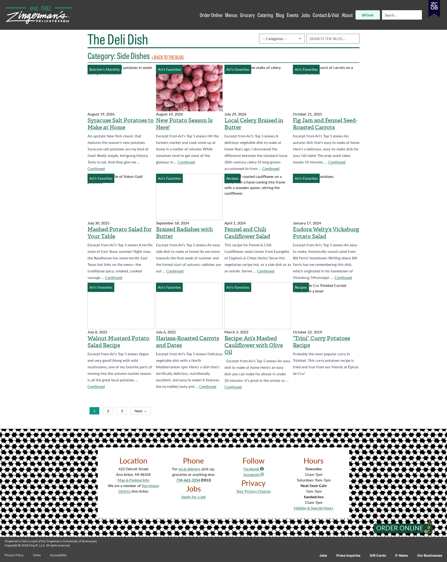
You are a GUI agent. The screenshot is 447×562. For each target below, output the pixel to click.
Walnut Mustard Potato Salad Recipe (118, 342)
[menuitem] (402, 15)
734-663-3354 (188, 480)
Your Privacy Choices (253, 491)
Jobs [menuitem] (305, 15)
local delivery (189, 468)
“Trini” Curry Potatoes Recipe (321, 342)
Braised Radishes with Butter (184, 233)
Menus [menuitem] (231, 15)
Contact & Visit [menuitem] (326, 15)
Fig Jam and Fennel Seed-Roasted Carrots (325, 124)
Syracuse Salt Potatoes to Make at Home (121, 124)
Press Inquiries (348, 555)
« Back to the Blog (168, 57)
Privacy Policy (14, 555)
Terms (37, 555)
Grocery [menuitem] (247, 15)
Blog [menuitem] (280, 15)
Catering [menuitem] (265, 15)
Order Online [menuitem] (211, 15)
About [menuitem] (347, 15)
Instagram (252, 474)
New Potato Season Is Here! (184, 124)
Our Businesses (429, 555)
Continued (96, 168)
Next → (141, 410)
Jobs (323, 555)
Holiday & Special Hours (313, 508)
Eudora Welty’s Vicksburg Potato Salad (326, 233)
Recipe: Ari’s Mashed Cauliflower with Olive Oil (253, 345)
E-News (401, 555)
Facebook (252, 468)
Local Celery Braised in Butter (253, 124)
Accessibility (58, 555)
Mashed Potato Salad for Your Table (120, 233)
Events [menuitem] (292, 15)
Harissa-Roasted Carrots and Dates (187, 342)
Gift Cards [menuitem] (367, 14)
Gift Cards (378, 555)
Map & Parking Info (133, 480)
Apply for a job (193, 496)
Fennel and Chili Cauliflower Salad (247, 233)
